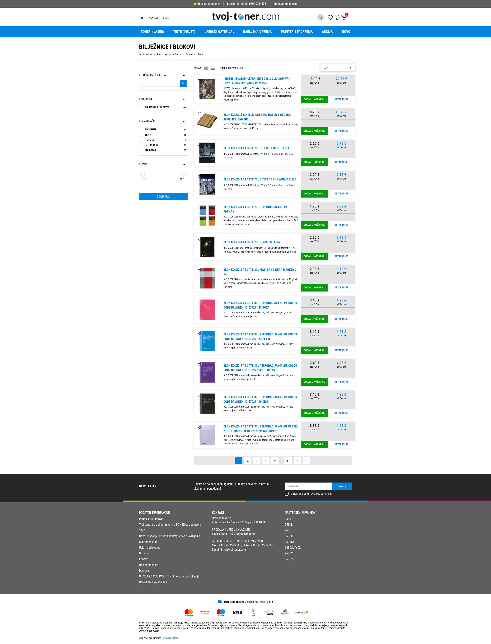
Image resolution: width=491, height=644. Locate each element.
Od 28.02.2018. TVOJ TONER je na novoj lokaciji (169, 576)
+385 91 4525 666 (230, 545)
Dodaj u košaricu (314, 99)
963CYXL (290, 559)
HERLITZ (165, 140)
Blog (166, 18)
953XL (289, 524)
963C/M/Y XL (293, 547)
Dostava (144, 570)
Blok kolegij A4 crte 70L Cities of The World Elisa (259, 179)
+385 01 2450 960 (252, 541)
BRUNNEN (165, 129)
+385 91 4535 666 (262, 545)
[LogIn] (337, 17)
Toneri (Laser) (152, 32)
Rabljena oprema (257, 32)
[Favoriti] (199, 81)
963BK (289, 536)
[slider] (143, 174)
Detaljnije (341, 99)
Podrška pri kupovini (151, 519)
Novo (346, 32)
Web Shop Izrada (170, 638)
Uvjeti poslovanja (149, 547)
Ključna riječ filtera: (152, 75)
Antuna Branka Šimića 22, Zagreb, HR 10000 (239, 522)
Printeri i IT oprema (297, 32)
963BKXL (290, 542)
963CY (289, 553)
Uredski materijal (219, 32)
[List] (213, 68)
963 (287, 530)
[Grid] (206, 68)
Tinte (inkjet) (184, 32)
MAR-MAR (165, 150)
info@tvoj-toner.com (285, 4)
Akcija (327, 32)
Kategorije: (146, 98)
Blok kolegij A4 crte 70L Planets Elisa (251, 242)
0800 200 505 (257, 4)
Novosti (154, 18)
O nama (144, 553)
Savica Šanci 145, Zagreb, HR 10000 (234, 534)
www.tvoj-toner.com (149, 630)
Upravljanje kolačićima (153, 582)
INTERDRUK (165, 145)
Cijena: (143, 164)
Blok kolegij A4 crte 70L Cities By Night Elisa (256, 148)
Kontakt (144, 559)
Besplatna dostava (208, 4)
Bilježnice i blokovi (165, 107)
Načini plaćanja (148, 565)
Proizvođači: (147, 121)
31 (288, 460)
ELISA (165, 134)
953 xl (288, 519)
